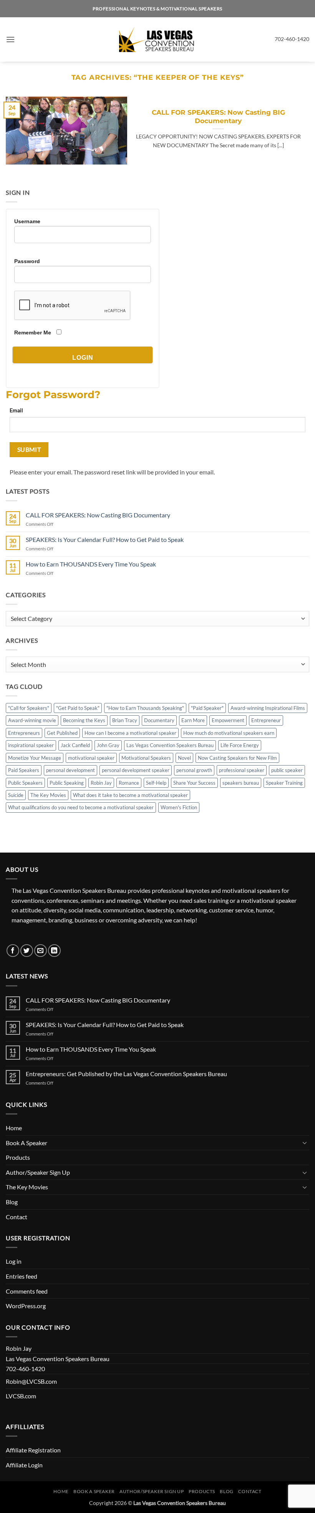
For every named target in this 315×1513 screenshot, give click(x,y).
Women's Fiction (179, 807)
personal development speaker (135, 770)
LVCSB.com (21, 1395)
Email (16, 410)
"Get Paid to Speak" (77, 708)
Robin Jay (101, 783)
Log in (14, 1261)
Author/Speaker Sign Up (38, 1172)
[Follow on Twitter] (26, 950)
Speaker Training (284, 783)
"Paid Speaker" (207, 708)
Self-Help (156, 783)
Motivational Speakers (146, 758)
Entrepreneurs (24, 733)
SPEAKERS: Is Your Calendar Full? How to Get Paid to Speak (105, 539)
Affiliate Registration (33, 1450)
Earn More (193, 720)
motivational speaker (91, 758)
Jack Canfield (75, 745)
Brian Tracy (124, 720)
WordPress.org (26, 1305)
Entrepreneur (266, 720)
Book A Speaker (26, 1142)
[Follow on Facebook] (13, 950)
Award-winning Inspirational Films (267, 708)
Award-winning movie (32, 720)
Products (18, 1157)
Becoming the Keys (84, 720)
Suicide (15, 795)
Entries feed (21, 1276)
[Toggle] (304, 1142)
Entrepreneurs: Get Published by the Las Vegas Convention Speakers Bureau (126, 1073)
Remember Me (32, 332)
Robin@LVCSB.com (31, 1381)
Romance (129, 783)
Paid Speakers (23, 770)
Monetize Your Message (34, 758)
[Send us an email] (40, 950)
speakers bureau (240, 783)
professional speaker (241, 770)
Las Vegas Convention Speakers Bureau (170, 745)
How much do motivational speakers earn (228, 733)
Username (27, 221)
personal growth (194, 770)
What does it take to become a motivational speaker (130, 795)
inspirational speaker (31, 745)
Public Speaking (67, 783)
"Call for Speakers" (28, 708)
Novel (184, 758)
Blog (12, 1201)
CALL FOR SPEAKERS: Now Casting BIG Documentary (218, 117)
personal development (70, 770)
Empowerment (228, 720)
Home (14, 1127)
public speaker (287, 770)
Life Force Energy (239, 745)
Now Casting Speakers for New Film (237, 758)
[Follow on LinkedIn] (54, 950)
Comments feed (27, 1291)
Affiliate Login (24, 1465)
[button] (10, 39)
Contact (16, 1216)
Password (27, 261)
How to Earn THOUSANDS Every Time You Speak (91, 564)
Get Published (62, 733)
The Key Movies (48, 795)
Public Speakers (25, 783)
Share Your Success (194, 783)
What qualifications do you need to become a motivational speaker (81, 807)
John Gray (108, 745)
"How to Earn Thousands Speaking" (145, 708)
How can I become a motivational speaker (130, 733)
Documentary (159, 720)
